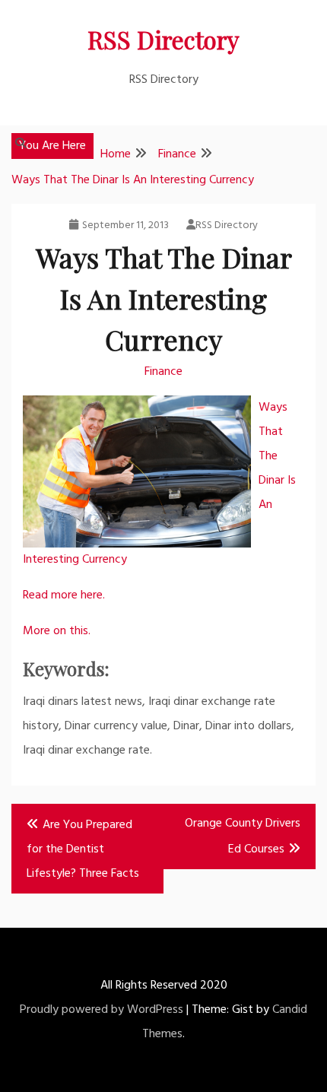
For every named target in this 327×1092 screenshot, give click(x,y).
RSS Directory (163, 39)
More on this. (56, 631)
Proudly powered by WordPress (101, 1010)
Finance (163, 372)
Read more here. (64, 595)
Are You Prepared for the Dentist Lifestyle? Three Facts (83, 849)
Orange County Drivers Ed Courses (242, 836)
